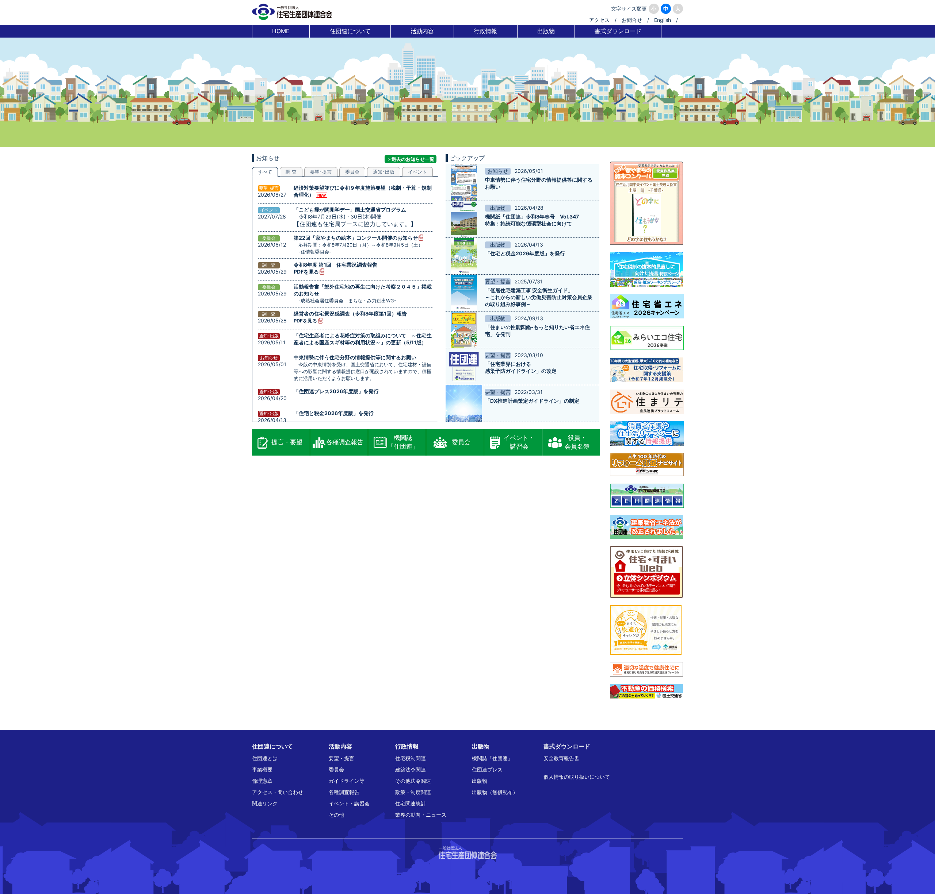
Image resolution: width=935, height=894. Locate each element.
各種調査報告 (344, 442)
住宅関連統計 (410, 803)
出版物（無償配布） (495, 792)
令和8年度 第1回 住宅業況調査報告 (335, 265)
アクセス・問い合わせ (277, 792)
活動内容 (422, 31)
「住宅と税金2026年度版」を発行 (334, 413)
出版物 (546, 31)
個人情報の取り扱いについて (576, 777)
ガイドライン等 (347, 781)
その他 (336, 815)
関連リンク (265, 803)
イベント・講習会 (519, 442)
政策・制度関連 (413, 792)
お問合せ (632, 20)
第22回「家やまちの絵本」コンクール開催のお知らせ (356, 238)
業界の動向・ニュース (420, 815)
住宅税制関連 (410, 758)
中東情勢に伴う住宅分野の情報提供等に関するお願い (355, 357)
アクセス (599, 20)
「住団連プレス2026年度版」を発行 (336, 391)
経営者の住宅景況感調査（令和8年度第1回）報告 (350, 313)
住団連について (350, 31)
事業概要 (262, 769)
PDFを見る (306, 271)
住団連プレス (487, 769)
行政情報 (485, 31)
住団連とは (265, 758)
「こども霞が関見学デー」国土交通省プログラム (350, 209)
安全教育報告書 (561, 758)
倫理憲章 (262, 781)
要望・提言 (341, 758)
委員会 (461, 442)
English (662, 20)
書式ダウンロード (618, 31)
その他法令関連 (413, 781)
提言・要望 (286, 442)
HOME (281, 31)
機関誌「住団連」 (403, 442)
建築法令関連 (410, 769)
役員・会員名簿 (577, 442)
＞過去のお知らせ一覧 (410, 159)
